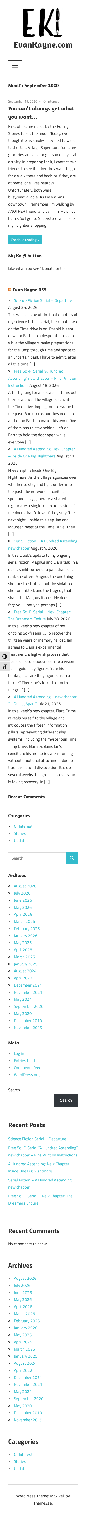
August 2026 (25, 886)
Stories (20, 833)
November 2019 (28, 1027)
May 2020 (23, 1013)
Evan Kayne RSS (30, 290)
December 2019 (28, 1021)
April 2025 (23, 950)
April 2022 (23, 978)
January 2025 (26, 964)
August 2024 (25, 971)
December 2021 (28, 985)
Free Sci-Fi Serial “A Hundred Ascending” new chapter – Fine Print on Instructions (42, 378)
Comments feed (27, 1068)
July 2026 (22, 893)
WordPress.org (27, 1075)
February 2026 (27, 928)
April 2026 (23, 914)
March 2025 (24, 957)
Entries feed (24, 1061)
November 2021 (28, 992)
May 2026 (23, 907)
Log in (19, 1053)
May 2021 (23, 999)
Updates (21, 840)
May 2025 (23, 942)
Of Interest (51, 101)
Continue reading (24, 239)
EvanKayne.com (43, 44)
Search (14, 1090)
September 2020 (28, 1006)
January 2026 (26, 936)
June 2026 (23, 900)
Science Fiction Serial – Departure (43, 300)
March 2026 (24, 921)
